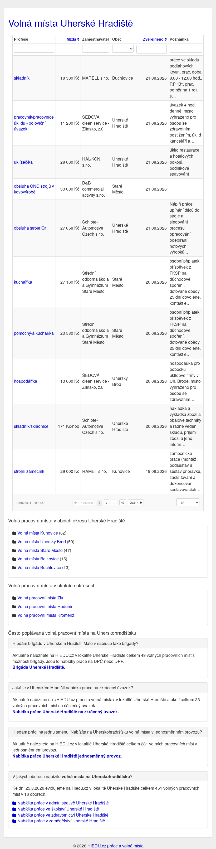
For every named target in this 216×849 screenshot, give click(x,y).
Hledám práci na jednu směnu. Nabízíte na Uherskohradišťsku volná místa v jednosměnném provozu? (107, 732)
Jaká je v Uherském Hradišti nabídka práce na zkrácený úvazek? (72, 688)
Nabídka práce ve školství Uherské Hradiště (57, 809)
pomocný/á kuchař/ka (34, 333)
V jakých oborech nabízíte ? (72, 776)
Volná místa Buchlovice (39, 567)
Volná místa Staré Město (40, 550)
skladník (22, 78)
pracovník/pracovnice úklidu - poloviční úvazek (34, 123)
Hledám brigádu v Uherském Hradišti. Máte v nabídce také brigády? (75, 643)
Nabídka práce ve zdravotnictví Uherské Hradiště (62, 815)
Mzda (72, 39)
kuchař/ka (23, 282)
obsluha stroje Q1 (30, 228)
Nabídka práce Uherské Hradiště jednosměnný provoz (66, 756)
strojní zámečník (29, 471)
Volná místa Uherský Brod (41, 541)
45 (122, 502)
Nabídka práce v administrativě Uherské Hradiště (62, 803)
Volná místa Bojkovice (38, 559)
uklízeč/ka (23, 162)
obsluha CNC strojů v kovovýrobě (34, 189)
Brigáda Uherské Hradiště (38, 667)
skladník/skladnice (31, 426)
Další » (135, 502)
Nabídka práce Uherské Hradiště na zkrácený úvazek (65, 712)
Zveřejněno (154, 39)
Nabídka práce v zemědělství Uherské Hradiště (60, 821)
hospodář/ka (25, 381)
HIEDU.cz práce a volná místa (115, 846)
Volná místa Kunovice (37, 533)
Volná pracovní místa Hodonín (45, 606)
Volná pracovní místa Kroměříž (45, 615)
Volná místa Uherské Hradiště (70, 22)
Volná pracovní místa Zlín (41, 598)
